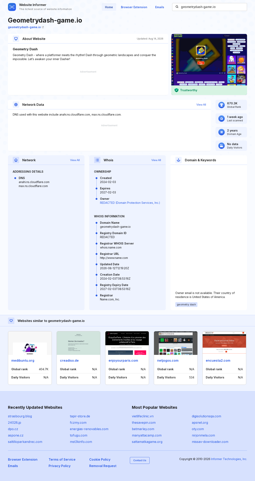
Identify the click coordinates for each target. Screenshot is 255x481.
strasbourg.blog (20, 416)
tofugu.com (78, 435)
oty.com (198, 429)
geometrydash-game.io (24, 27)
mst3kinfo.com (81, 442)
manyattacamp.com (147, 435)
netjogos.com (167, 360)
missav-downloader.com (210, 442)
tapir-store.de (80, 416)
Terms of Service (62, 459)
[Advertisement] (88, 83)
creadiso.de (69, 360)
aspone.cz (16, 435)
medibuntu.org (22, 360)
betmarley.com (143, 429)
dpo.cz (13, 429)
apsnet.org (200, 423)
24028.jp (14, 423)
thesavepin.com (144, 423)
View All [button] (201, 104)
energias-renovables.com (89, 429)
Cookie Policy (99, 459)
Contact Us (139, 460)
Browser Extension (134, 7)
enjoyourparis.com (123, 360)
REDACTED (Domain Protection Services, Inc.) (130, 202)
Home (109, 7)
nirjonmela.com (203, 435)
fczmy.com (78, 423)
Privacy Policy (60, 466)
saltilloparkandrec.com (25, 442)
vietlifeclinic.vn (143, 416)
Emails (159, 7)
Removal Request (102, 466)
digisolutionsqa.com (206, 416)
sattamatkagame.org (147, 442)
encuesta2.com (218, 360)
